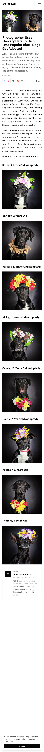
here (39, 137)
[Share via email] (22, 81)
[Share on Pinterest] (9, 81)
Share (38, 81)
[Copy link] (26, 81)
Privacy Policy (9, 741)
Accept (22, 746)
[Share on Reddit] (17, 81)
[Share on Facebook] (4, 81)
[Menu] (39, 3)
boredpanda (32, 156)
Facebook (16, 156)
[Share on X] (13, 81)
